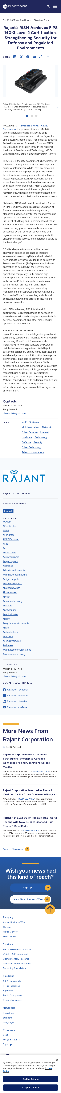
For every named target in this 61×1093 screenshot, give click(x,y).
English (8, 511)
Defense (26, 442)
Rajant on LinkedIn (17, 701)
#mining (7, 605)
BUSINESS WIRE (29, 125)
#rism (6, 627)
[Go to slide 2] (32, 116)
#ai (4, 548)
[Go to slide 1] (27, 116)
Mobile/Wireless (30, 427)
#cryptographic (11, 556)
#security (8, 636)
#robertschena (10, 632)
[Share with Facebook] (27, 56)
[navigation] (55, 6)
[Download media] (56, 107)
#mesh (6, 596)
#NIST (6, 543)
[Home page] (15, 6)
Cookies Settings (30, 1079)
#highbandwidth (11, 587)
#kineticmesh (10, 592)
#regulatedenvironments (16, 623)
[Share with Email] (34, 56)
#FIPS (6, 530)
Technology (40, 437)
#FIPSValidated (11, 539)
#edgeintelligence (12, 583)
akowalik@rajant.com (14, 413)
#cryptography (10, 561)
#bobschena (9, 552)
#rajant (6, 618)
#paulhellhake (10, 614)
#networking (9, 609)
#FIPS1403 (8, 534)
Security (37, 442)
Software (34, 422)
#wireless (8, 645)
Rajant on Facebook (17, 689)
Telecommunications (33, 452)
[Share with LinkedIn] (14, 56)
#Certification (10, 526)
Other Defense (30, 432)
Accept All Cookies (30, 1087)
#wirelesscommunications (17, 649)
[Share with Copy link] (40, 56)
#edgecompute (11, 579)
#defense (8, 565)
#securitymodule (12, 640)
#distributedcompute (14, 570)
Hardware (27, 437)
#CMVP (7, 521)
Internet (44, 432)
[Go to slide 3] (36, 116)
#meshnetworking (12, 601)
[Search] (48, 6)
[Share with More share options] (47, 56)
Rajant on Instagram (17, 695)
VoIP (24, 422)
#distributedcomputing (15, 574)
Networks (47, 427)
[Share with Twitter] (21, 56)
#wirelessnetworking (14, 654)
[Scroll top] (50, 909)
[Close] (57, 1060)
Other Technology (31, 447)
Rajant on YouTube (17, 707)
